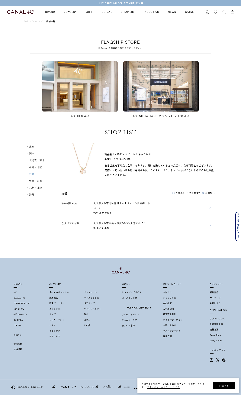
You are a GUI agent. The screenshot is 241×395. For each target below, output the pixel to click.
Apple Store (216, 335)
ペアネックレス (91, 298)
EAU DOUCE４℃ (22, 303)
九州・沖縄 (35, 187)
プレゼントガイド (130, 315)
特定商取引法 (169, 314)
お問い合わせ (169, 325)
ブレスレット (90, 292)
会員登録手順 (216, 324)
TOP (26, 21)
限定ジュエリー (57, 303)
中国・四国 (35, 181)
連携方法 (214, 329)
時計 (86, 314)
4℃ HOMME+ (20, 314)
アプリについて (217, 319)
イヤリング (54, 331)
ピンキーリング (57, 320)
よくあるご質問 (129, 298)
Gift (89, 12)
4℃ (15, 292)
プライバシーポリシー (174, 320)
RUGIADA (18, 320)
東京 (31, 146)
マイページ (215, 298)
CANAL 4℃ (19, 298)
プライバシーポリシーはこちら (163, 387)
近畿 (31, 174)
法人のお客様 (128, 326)
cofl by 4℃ (19, 309)
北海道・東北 (37, 160)
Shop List (128, 12)
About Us (152, 12)
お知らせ (167, 292)
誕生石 (87, 320)
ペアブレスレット (92, 309)
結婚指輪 (18, 349)
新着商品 (53, 298)
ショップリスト (170, 298)
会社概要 (167, 303)
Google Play (216, 340)
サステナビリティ (171, 331)
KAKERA (17, 325)
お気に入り (215, 303)
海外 (31, 194)
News (172, 12)
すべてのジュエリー (59, 292)
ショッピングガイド (131, 292)
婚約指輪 (18, 344)
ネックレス (54, 309)
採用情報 (167, 336)
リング (52, 314)
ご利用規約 (168, 309)
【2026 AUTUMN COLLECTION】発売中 (120, 3)
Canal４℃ (37, 21)
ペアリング (89, 303)
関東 (31, 153)
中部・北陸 (35, 167)
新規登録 (214, 292)
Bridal (107, 12)
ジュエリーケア (129, 320)
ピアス (52, 325)
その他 (87, 325)
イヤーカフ (54, 336)
